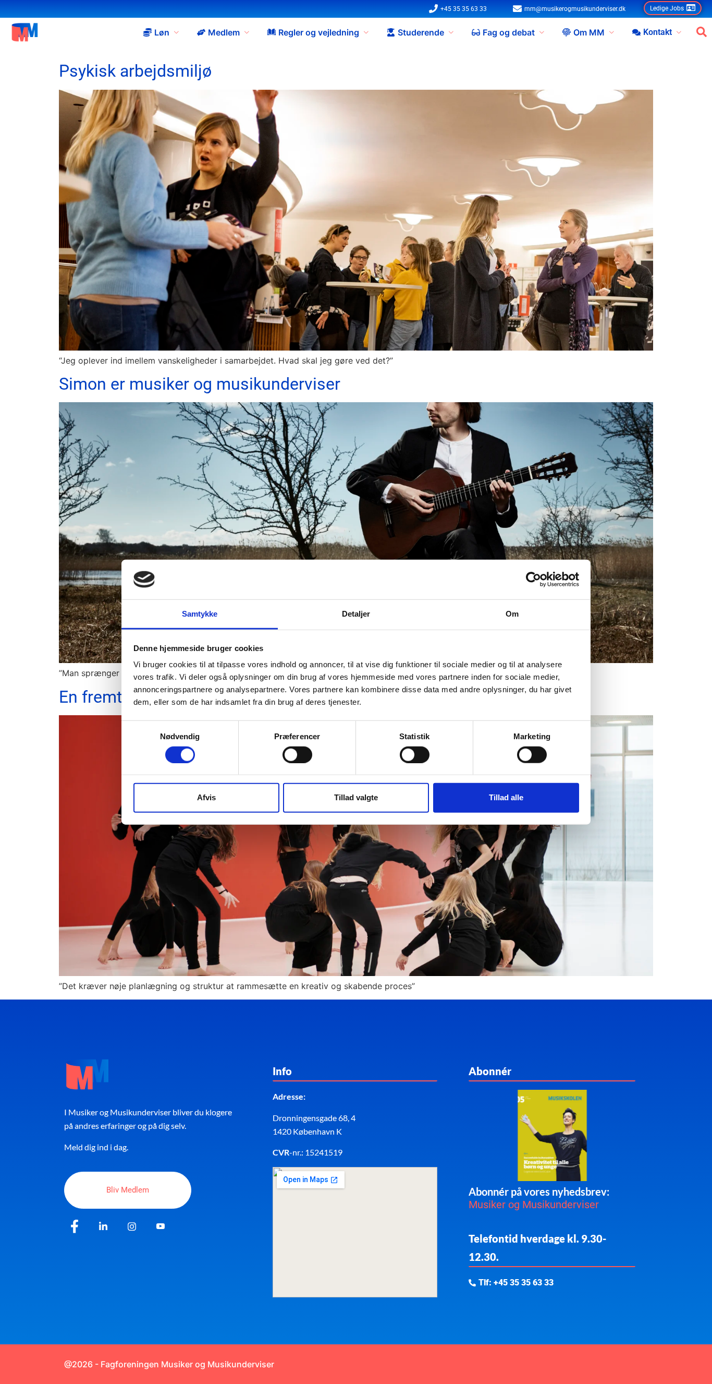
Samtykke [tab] (200, 613)
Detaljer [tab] (356, 613)
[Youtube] (160, 1227)
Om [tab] (512, 613)
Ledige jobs (667, 8)
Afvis (206, 797)
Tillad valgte (356, 797)
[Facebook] (74, 1227)
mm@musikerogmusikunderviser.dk (574, 9)
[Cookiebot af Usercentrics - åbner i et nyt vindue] (533, 579)
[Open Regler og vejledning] (366, 32)
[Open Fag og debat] (541, 32)
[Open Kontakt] (678, 32)
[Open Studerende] (451, 32)
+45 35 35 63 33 (463, 9)
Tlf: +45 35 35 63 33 (516, 1283)
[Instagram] (131, 1227)
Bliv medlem (127, 1190)
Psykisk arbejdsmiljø (135, 71)
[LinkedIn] (103, 1227)
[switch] (297, 754)
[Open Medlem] (246, 32)
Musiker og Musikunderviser (534, 1204)
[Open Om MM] (611, 32)
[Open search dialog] (701, 32)
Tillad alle (506, 797)
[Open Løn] (176, 32)
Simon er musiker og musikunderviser (199, 384)
